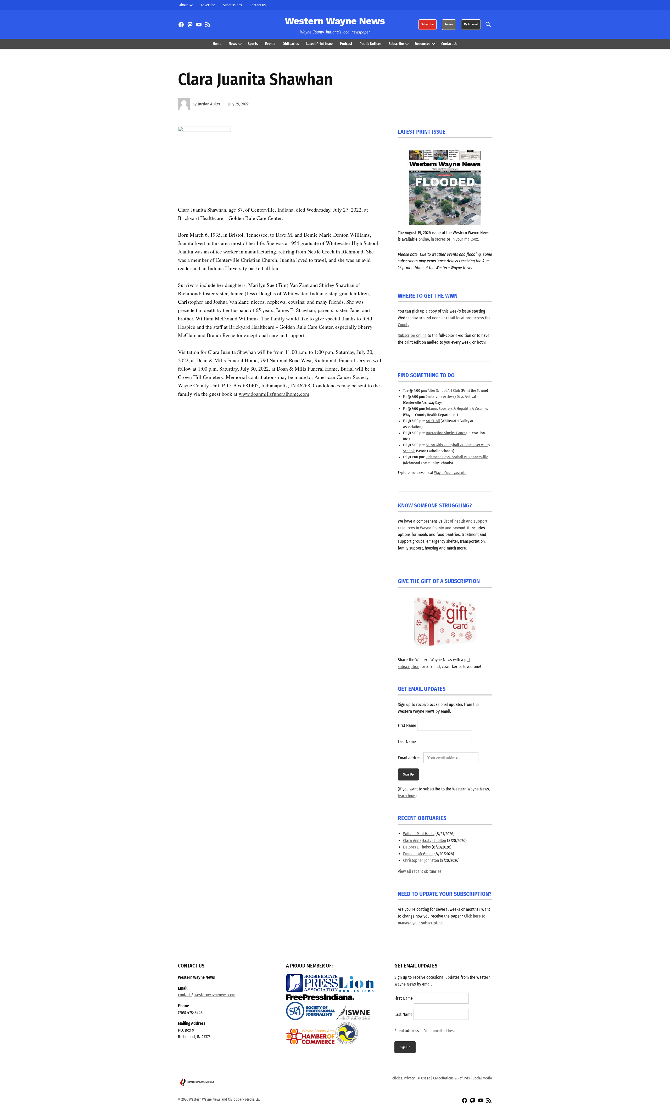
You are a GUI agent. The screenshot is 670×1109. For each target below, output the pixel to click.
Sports (253, 44)
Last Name (407, 741)
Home (217, 44)
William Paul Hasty (418, 833)
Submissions (232, 5)
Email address (410, 757)
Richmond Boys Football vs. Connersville (457, 457)
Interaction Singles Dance (446, 433)
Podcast (346, 44)
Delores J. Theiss (417, 847)
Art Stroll (433, 421)
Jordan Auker (209, 103)
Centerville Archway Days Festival (451, 396)
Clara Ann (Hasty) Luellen (424, 840)
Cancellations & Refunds (451, 1078)
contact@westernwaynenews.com (206, 994)
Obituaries (291, 44)
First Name (407, 725)
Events (270, 44)
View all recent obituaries (420, 871)
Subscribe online (412, 335)
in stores (438, 239)
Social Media (482, 1078)
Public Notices (370, 44)
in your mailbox (464, 239)
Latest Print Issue (319, 44)
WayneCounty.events (450, 473)
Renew (449, 24)
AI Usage (423, 1078)
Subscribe (427, 24)
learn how (406, 795)
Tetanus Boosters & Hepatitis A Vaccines (457, 408)
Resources (422, 44)
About (183, 5)
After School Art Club (444, 390)
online (423, 239)
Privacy (409, 1078)
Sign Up (408, 774)
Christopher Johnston (421, 860)
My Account (471, 24)
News (233, 44)
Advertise (208, 5)
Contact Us (258, 5)
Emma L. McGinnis (418, 853)
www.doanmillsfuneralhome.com (274, 393)
